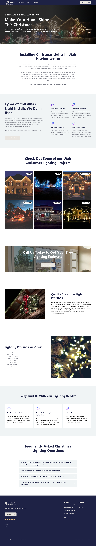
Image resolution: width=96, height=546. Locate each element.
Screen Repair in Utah (68, 508)
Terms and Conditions (86, 539)
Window (21, 3)
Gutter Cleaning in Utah (69, 513)
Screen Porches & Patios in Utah (70, 517)
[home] (10, 3)
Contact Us (36, 3)
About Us (81, 508)
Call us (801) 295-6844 (12, 138)
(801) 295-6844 (86, 3)
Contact (80, 505)
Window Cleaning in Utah (69, 505)
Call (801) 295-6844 (48, 265)
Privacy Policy (77, 539)
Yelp (6, 527)
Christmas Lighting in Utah (69, 510)
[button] (28, 2)
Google (7, 525)
